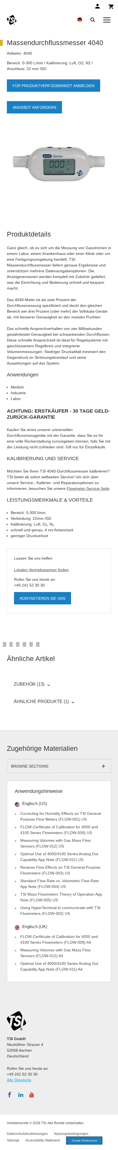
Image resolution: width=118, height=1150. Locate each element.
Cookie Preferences (84, 1140)
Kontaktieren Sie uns (42, 598)
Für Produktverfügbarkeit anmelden (53, 86)
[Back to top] (111, 1143)
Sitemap (13, 1140)
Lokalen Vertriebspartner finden (41, 570)
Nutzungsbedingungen (71, 1134)
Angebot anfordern (34, 107)
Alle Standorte (19, 1080)
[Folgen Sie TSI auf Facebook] (9, 1095)
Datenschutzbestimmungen (27, 1134)
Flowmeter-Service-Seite (88, 488)
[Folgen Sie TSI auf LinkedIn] (21, 1095)
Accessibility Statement (43, 1140)
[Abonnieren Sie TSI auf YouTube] (31, 1095)
